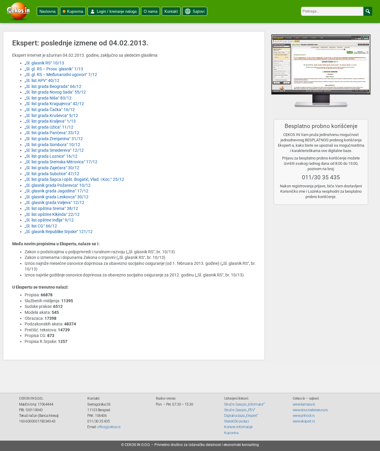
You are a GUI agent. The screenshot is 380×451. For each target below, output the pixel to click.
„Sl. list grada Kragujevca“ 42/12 (54, 103)
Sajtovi (199, 11)
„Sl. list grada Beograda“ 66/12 (53, 86)
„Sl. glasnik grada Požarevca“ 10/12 (58, 185)
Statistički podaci (236, 421)
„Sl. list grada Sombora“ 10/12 (52, 144)
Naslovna (47, 11)
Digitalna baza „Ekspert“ (241, 416)
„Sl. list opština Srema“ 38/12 (51, 208)
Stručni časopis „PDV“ (239, 410)
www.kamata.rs (304, 404)
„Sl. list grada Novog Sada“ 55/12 (55, 92)
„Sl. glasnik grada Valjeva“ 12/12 (54, 202)
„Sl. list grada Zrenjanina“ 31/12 (54, 138)
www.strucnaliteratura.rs (310, 410)
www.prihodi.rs (304, 416)
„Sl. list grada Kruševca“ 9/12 (51, 115)
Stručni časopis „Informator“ (244, 404)
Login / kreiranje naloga (117, 11)
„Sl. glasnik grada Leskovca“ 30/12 (56, 196)
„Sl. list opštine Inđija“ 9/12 (49, 220)
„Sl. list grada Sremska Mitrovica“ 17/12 (61, 161)
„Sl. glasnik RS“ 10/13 (44, 63)
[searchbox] (336, 11)
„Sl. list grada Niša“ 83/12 (48, 98)
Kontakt (171, 11)
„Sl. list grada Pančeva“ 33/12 (52, 132)
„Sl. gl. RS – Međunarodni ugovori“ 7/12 (61, 74)
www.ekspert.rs (304, 421)
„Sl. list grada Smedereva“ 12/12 (54, 150)
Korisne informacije (238, 427)
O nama (150, 11)
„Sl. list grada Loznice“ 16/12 (51, 156)
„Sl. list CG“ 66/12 (41, 226)
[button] (367, 11)
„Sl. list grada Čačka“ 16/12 (50, 109)
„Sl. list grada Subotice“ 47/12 (52, 173)
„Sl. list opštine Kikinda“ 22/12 (52, 214)
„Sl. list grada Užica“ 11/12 (49, 127)
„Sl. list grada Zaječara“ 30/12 (52, 167)
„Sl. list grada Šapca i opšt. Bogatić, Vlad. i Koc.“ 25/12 (74, 179)
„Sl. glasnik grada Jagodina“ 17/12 (56, 191)
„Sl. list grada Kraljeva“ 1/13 (50, 121)
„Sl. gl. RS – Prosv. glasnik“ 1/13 (54, 69)
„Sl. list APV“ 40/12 (42, 80)
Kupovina (75, 11)
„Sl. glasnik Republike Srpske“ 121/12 (59, 231)
